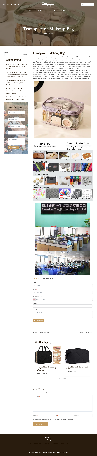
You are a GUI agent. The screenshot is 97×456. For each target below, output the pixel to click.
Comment (36, 396)
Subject (35, 303)
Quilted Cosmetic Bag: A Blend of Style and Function (77, 368)
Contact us (36, 278)
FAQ (69, 10)
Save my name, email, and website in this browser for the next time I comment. (53, 419)
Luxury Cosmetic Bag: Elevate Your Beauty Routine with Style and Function (16, 83)
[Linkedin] (14, 4)
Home (29, 10)
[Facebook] (4, 4)
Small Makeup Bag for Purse (41, 331)
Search (6, 52)
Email (34, 289)
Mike (46, 33)
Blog (63, 10)
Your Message (37, 310)
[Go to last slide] (36, 361)
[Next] (89, 361)
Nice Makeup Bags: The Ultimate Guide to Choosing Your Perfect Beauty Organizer (15, 91)
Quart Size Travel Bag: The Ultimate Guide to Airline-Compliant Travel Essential (16, 66)
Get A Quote (38, 321)
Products (37, 444)
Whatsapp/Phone (38, 296)
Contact (55, 10)
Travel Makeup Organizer (85, 331)
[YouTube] (11, 4)
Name (34, 282)
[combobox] (34, 299)
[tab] (59, 378)
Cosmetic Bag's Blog (48, 24)
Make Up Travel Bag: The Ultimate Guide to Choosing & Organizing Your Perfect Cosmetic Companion (16, 74)
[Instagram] (7, 4)
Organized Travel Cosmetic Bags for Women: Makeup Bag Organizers (47, 369)
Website (76, 415)
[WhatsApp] (18, 4)
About (47, 10)
